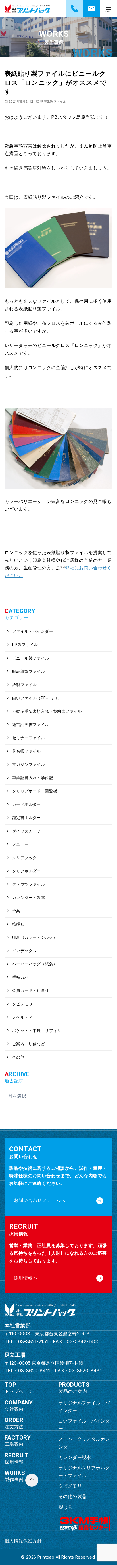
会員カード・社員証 (30, 990)
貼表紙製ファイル (53, 101)
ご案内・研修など (28, 1043)
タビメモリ (22, 1004)
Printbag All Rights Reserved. (66, 1557)
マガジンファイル (28, 764)
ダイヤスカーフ (26, 831)
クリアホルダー (26, 870)
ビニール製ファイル (30, 658)
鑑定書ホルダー (26, 817)
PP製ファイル (24, 644)
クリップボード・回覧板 (34, 790)
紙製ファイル (24, 684)
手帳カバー (22, 977)
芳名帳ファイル (26, 751)
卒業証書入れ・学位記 (32, 777)
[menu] (108, 8)
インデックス (24, 950)
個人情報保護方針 (23, 1541)
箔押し (18, 924)
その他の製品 (72, 1496)
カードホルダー (26, 804)
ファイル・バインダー (32, 631)
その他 (18, 1057)
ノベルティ (22, 1017)
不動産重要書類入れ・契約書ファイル (46, 711)
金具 (15, 910)
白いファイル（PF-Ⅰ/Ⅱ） (36, 697)
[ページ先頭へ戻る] (31, 1480)
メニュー (20, 844)
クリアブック (24, 857)
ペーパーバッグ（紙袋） (34, 963)
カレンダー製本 (74, 1457)
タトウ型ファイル (28, 884)
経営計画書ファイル (30, 724)
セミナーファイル (28, 737)
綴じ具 (65, 1507)
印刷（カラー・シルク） (34, 937)
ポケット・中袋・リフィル (36, 1030)
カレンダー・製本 (28, 897)
